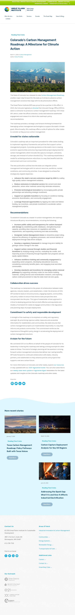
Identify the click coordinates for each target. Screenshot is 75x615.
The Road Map (47, 16)
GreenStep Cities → (45, 567)
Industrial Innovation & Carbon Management (29, 1)
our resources (59, 365)
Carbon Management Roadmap (52, 95)
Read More (12, 458)
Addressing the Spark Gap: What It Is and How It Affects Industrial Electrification (54, 495)
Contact (8, 19)
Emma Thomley (19, 57)
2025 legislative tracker (37, 368)
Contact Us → (43, 563)
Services (29, 16)
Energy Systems (64, 1)
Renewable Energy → (46, 545)
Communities (52, 1)
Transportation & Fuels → (48, 549)
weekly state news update (22, 370)
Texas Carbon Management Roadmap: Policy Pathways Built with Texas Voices (19, 448)
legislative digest (40, 370)
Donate (37, 16)
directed (36, 108)
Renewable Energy (41, 3)
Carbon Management (25, 54)
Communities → (44, 537)
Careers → (42, 559)
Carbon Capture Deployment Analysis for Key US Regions (54, 446)
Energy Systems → (45, 541)
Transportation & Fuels (58, 3)
